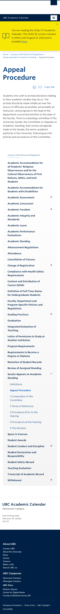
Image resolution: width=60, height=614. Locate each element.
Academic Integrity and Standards (21, 217)
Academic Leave (17, 225)
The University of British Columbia (22, 5)
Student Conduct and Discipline (26, 446)
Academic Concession (20, 203)
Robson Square (10, 589)
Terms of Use (29, 605)
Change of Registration (21, 265)
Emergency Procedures (12, 605)
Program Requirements (21, 346)
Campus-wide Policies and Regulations (27, 54)
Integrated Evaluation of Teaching (22, 328)
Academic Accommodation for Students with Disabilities (25, 189)
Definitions (16, 384)
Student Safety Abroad (21, 462)
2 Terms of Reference (21, 406)
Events (6, 558)
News (5, 555)
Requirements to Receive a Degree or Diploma (23, 354)
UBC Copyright (43, 605)
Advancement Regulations (23, 247)
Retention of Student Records (25, 362)
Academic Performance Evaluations (21, 233)
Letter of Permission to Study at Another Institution (26, 338)
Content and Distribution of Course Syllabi (24, 283)
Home (5, 54)
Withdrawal (15, 480)
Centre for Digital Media (14, 592)
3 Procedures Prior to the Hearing (24, 414)
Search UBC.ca (10, 567)
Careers (6, 561)
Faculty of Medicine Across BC (17, 595)
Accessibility (8, 609)
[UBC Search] (54, 3)
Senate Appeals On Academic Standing (19, 57)
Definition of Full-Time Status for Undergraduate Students (25, 293)
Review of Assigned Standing (24, 368)
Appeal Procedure (20, 390)
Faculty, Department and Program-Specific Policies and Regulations (25, 305)
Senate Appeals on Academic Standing (25, 376)
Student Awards (17, 440)
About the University (12, 552)
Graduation (14, 320)
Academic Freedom (19, 209)
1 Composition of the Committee (21, 398)
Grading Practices (18, 314)
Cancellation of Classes (21, 259)
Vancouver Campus (12, 578)
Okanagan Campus (12, 581)
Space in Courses (18, 434)
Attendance (14, 253)
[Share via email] (40, 86)
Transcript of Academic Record (26, 474)
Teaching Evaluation (19, 468)
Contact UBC (9, 548)
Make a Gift (8, 564)
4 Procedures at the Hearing (25, 422)
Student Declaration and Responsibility (22, 454)
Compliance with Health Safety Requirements (26, 273)
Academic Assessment (21, 197)
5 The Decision (18, 428)
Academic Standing (19, 241)
